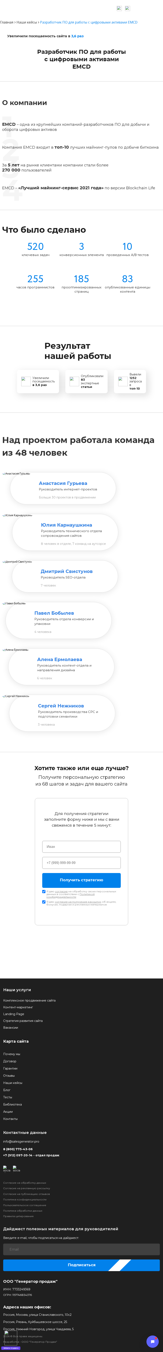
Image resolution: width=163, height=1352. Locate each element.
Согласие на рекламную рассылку (26, 1188)
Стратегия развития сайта (23, 1021)
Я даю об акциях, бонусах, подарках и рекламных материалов (81, 903)
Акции (8, 1112)
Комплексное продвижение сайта (29, 1000)
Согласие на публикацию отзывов (26, 1194)
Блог (6, 1090)
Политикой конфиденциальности (70, 895)
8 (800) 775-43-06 (18, 1149)
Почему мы (11, 1054)
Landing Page (13, 1014)
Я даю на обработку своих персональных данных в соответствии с (81, 894)
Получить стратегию (81, 880)
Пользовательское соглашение (24, 1205)
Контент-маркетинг (18, 1007)
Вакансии (10, 1028)
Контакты (10, 1119)
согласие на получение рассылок (78, 901)
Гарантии (10, 1068)
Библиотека (12, 1104)
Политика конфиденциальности (24, 1199)
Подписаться (82, 1265)
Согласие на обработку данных (24, 1182)
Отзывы (9, 1076)
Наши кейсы (12, 1083)
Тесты (7, 1097)
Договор (9, 1061)
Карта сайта (16, 1041)
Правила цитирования (18, 1216)
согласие (61, 891)
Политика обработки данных (22, 1210)
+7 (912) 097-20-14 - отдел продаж (31, 1155)
